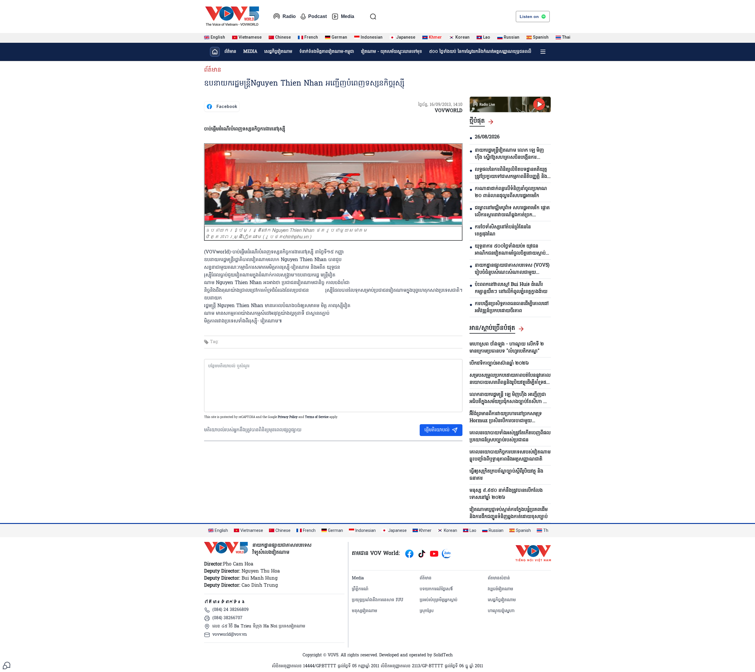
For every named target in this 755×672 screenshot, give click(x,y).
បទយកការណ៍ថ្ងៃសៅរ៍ (436, 589)
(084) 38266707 (227, 618)
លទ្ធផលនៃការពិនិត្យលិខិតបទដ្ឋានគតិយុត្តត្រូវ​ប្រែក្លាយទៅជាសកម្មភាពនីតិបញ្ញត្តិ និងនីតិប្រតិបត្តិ (511, 173)
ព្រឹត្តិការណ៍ (360, 589)
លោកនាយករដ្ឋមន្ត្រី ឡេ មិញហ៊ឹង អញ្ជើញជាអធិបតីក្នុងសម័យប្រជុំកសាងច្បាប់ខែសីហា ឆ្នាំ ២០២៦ (509, 398)
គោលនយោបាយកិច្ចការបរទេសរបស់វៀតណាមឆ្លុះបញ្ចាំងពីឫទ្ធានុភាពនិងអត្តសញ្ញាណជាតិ (510, 456)
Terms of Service (317, 417)
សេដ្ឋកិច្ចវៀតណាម (278, 52)
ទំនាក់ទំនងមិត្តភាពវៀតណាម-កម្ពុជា (326, 52)
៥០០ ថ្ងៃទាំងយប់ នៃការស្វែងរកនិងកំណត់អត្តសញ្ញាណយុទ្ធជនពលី (480, 52)
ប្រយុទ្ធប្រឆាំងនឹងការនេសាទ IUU (377, 600)
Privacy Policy (288, 417)
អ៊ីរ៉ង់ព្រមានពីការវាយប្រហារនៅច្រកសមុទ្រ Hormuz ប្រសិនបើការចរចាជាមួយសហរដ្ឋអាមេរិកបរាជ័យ (506, 417)
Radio (289, 16)
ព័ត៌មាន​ (230, 52)
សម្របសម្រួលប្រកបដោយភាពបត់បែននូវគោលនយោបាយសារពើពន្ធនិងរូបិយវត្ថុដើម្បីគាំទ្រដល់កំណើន (510, 379)
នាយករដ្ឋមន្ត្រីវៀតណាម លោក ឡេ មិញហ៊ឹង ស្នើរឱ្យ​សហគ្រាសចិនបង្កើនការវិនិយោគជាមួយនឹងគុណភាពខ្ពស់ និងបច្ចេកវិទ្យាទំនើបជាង (509, 154)
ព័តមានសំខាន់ (499, 578)
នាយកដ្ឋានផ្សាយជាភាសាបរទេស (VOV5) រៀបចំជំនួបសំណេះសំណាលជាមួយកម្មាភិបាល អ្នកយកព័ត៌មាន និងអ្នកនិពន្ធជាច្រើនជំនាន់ (512, 269)
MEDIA (250, 52)
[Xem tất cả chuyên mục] (543, 51)
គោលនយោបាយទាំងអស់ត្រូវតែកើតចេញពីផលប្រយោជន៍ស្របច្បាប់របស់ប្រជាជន (510, 437)
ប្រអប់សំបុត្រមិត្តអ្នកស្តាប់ (438, 600)
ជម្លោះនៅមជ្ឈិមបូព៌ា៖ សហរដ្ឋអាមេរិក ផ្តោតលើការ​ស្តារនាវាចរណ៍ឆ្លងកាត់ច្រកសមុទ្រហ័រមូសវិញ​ (512, 211)
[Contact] (6, 665)
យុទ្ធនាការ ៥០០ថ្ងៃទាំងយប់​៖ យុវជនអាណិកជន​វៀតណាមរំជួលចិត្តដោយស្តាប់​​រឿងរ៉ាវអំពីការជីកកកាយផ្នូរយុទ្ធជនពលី (510, 250)
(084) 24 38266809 (230, 610)
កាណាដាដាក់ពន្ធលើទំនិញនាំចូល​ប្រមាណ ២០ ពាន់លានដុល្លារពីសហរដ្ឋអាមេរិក (511, 192)
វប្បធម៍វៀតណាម (500, 589)
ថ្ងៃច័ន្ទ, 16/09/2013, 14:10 (440, 105)
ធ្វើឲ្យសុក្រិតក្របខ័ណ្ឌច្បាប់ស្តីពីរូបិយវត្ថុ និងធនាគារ (506, 475)
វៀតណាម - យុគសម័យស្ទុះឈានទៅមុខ (391, 52)
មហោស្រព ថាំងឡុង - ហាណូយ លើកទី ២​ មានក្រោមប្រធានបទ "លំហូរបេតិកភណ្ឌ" (507, 348)
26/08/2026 (487, 137)
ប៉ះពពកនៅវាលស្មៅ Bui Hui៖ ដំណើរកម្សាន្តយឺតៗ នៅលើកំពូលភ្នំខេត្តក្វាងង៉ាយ (511, 288)
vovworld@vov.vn (229, 635)
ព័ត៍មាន (212, 70)
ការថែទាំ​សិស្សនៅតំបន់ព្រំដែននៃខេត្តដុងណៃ (503, 231)
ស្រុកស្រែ (427, 611)
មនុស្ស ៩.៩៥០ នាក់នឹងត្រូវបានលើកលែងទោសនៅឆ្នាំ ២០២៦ (506, 494)
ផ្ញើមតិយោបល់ (436, 430)
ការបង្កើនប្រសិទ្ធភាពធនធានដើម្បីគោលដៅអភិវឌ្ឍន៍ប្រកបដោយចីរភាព (512, 307)
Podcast (317, 16)
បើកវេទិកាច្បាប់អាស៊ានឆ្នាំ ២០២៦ (499, 363)
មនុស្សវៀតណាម (364, 611)
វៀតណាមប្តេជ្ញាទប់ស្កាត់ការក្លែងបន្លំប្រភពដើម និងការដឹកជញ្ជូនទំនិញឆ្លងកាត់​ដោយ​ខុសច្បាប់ (509, 513)
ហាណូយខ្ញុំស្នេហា (501, 611)
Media (347, 16)
